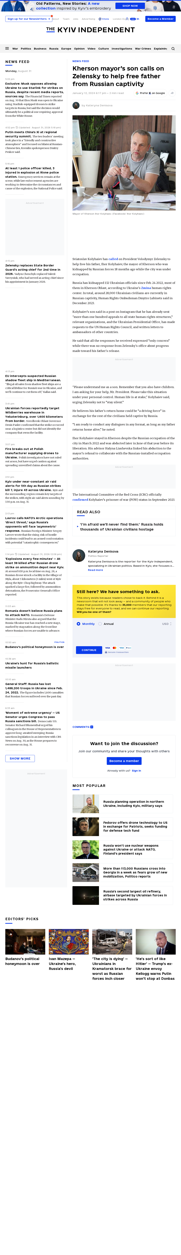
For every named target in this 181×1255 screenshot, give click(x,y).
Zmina (146, 288)
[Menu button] (7, 48)
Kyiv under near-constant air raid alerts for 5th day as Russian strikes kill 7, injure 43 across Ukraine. (33, 486)
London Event (121, 19)
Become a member (124, 761)
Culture (103, 48)
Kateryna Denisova (99, 105)
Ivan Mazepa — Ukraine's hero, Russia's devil (62, 964)
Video (91, 48)
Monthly (88, 623)
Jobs (75, 19)
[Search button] (173, 48)
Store (105, 19)
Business (40, 48)
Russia (54, 48)
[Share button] (172, 93)
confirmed (80, 499)
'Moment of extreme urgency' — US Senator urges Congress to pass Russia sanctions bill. (32, 717)
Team (66, 19)
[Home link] (90, 30)
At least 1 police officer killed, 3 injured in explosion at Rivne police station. (32, 172)
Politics (26, 48)
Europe (66, 48)
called (113, 259)
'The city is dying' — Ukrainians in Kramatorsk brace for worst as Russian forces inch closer (112, 968)
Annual (109, 623)
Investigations (122, 48)
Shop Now (130, 5)
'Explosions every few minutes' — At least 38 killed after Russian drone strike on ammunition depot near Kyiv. (34, 563)
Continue (89, 649)
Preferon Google (152, 93)
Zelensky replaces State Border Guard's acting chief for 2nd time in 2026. (32, 269)
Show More (20, 758)
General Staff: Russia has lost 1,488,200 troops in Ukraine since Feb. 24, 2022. (34, 688)
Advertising (88, 19)
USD (165, 623)
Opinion (79, 48)
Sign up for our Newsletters (29, 18)
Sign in (136, 770)
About (55, 19)
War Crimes (143, 48)
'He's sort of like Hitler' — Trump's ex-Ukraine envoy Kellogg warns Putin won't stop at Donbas (155, 968)
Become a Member (161, 18)
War (15, 48)
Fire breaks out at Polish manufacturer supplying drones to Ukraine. (32, 453)
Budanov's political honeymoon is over (34, 646)
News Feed (80, 61)
